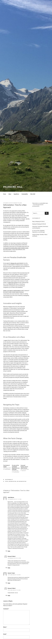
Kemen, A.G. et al (15, 263)
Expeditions (16, 194)
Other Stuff (32, 194)
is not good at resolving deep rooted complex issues (15, 248)
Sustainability (25, 194)
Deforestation (12, 481)
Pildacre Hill (13, 187)
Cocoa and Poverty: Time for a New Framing (24, 466)
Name (5, 627)
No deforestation (21, 481)
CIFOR (6, 481)
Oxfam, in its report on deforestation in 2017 (13, 290)
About (10, 194)
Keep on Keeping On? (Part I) (38, 221)
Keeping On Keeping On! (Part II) (39, 224)
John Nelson (11, 497)
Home (4, 194)
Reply (9, 551)
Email (5, 634)
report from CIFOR (12, 282)
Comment (6, 608)
